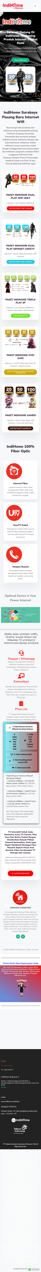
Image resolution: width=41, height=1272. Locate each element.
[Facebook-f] (23, 937)
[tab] (21, 728)
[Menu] (35, 6)
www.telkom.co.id (6, 1065)
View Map (3, 1087)
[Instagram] (18, 937)
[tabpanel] (21, 798)
